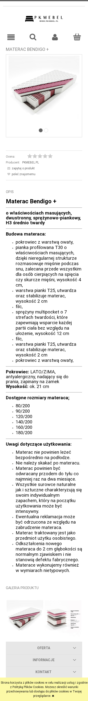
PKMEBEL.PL (30, 162)
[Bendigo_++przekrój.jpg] (63, 618)
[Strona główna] (44, 18)
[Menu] (11, 37)
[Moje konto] (55, 37)
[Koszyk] (77, 37)
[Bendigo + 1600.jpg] (44, 90)
